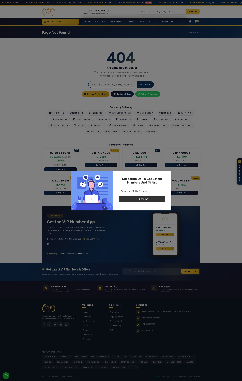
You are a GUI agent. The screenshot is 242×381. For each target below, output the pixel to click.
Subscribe (142, 199)
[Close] (168, 173)
